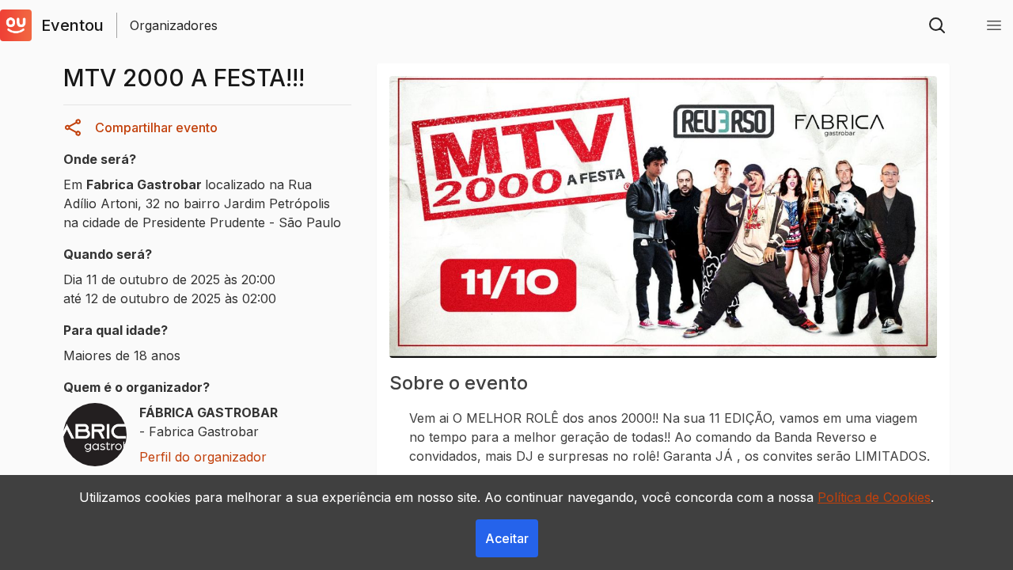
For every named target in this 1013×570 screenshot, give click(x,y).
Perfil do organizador (203, 457)
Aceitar (507, 538)
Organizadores (174, 25)
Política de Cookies (874, 497)
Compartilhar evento (156, 127)
